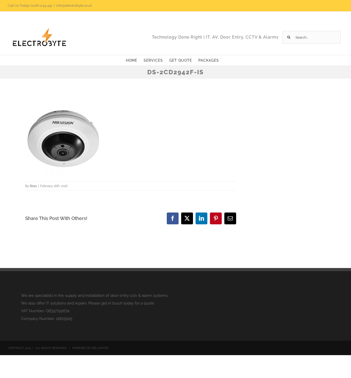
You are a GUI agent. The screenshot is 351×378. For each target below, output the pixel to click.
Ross (33, 186)
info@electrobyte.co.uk (74, 5)
